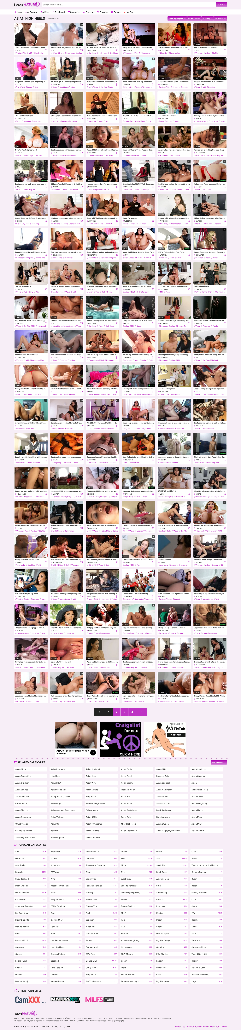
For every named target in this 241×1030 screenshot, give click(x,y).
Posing (36, 224)
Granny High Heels (23, 830)
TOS (183, 1027)
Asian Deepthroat (23, 817)
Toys (66, 913)
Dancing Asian (163, 817)
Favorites (103, 12)
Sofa (36, 87)
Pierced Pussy (66, 981)
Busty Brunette (30, 920)
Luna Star (164, 190)
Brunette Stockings (136, 981)
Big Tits (215, 53)
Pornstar (211, 155)
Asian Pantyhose (129, 810)
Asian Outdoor (22, 783)
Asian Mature (92, 789)
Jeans (206, 906)
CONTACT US (221, 1027)
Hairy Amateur (66, 899)
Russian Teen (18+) (206, 974)
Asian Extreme (92, 830)
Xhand (127, 153)
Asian (79, 53)
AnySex (199, 187)
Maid (19, 121)
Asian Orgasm (57, 837)
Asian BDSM (91, 817)
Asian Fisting (197, 810)
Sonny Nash (141, 394)
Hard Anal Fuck (66, 947)
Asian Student (162, 824)
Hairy (177, 497)
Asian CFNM (197, 796)
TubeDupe (164, 50)
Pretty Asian (21, 803)
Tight (31, 155)
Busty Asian (126, 817)
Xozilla (163, 460)
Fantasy (20, 360)
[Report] (45, 50)
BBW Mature (136, 954)
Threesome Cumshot (101, 865)
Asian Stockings (198, 769)
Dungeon (101, 920)
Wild (126, 224)
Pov (42, 360)
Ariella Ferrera (201, 497)
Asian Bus (125, 796)
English (171, 961)
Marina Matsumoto (24, 701)
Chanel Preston (202, 121)
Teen (210, 224)
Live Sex (129, 12)
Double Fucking (136, 906)
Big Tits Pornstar (136, 886)
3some (136, 851)
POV (136, 858)
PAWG (66, 892)
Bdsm (65, 155)
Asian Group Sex (58, 789)
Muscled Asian (163, 776)
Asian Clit (55, 824)
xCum (19, 84)
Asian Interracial (58, 769)
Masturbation (174, 53)
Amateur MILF (101, 851)
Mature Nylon (171, 933)
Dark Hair (66, 926)
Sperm (206, 920)
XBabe (90, 84)
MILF (136, 913)
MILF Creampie (30, 892)
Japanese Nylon (206, 947)
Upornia (163, 255)
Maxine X (56, 190)
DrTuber (199, 426)
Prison (30, 933)
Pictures (117, 12)
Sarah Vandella (95, 394)
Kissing (171, 913)
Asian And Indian (164, 789)
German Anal (101, 947)
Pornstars (89, 12)
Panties (185, 87)
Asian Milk (161, 769)
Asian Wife (91, 783)
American (128, 360)
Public (215, 326)
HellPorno (200, 153)
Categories (75, 12)
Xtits (19, 50)
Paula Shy (21, 224)
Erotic (136, 967)
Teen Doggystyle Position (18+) (206, 866)
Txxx (54, 392)
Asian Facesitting (23, 776)
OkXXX (19, 221)
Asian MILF (196, 824)
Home (19, 12)
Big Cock (134, 292)
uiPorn (55, 187)
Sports (171, 926)
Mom (203, 155)
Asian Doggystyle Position (168, 830)
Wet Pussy (136, 879)
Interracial (74, 190)
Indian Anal (101, 926)
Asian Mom (20, 769)
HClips (19, 426)
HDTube (163, 187)
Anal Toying (30, 865)
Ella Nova (214, 121)
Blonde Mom (101, 899)
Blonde (215, 258)
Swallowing (171, 892)
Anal (78, 224)
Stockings (114, 53)
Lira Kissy (164, 224)
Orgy (198, 633)
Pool (101, 913)
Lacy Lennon (94, 428)
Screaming (66, 865)
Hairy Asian (91, 796)
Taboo (101, 940)
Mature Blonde (30, 926)
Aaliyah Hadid (165, 531)
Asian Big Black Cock (25, 837)
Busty (139, 326)
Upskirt (140, 531)
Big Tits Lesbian (101, 981)
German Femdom (206, 872)
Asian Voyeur (197, 830)
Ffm (101, 155)
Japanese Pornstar (30, 906)
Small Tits (135, 155)
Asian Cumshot (198, 776)
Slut (25, 292)
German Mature (66, 954)
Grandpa (171, 947)
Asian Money (197, 817)
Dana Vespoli (58, 633)
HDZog (91, 426)
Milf (30, 53)
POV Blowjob (171, 954)
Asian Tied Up (21, 810)
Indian (171, 920)
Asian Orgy (56, 803)
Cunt (206, 899)
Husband (27, 121)
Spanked (66, 961)
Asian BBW (56, 783)
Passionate (171, 967)
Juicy (27, 599)
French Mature (136, 974)
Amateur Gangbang (136, 940)
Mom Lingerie (30, 886)
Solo (29, 224)
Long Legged (66, 967)
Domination (69, 531)
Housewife (181, 326)
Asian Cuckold (163, 803)
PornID (198, 119)
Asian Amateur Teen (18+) (63, 810)
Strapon (136, 933)
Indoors (218, 224)
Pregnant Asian (128, 789)
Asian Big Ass (21, 789)
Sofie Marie (93, 497)
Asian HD (55, 830)
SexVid (55, 50)
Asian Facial (126, 769)
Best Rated (59, 12)
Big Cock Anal (30, 913)
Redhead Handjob (101, 886)
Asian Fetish (126, 776)
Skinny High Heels (199, 789)
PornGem (164, 289)
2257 (212, 1027)
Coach (150, 121)
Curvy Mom (30, 899)
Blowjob (30, 872)
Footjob (177, 599)
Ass (204, 428)
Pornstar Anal (101, 933)
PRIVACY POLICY (194, 1027)
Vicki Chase (129, 258)
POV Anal (66, 872)
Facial (143, 224)
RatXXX (55, 221)
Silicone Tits (101, 906)
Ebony (136, 899)
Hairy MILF (101, 974)
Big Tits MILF (66, 920)
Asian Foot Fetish (129, 830)
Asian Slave (126, 803)
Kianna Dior (129, 87)
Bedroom (35, 360)
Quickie (66, 974)
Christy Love (70, 53)
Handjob (109, 224)
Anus (66, 933)
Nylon (72, 87)
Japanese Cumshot (66, 886)
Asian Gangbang (199, 803)
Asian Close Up (93, 837)
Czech (136, 961)
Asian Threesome (94, 824)
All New (45, 12)
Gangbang (57, 463)
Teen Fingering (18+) (136, 892)
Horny (109, 292)
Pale (136, 920)
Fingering (176, 87)
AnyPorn (92, 50)
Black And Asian (163, 810)
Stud (171, 886)
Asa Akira (164, 565)
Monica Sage (105, 497)
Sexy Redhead (30, 879)
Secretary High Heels (95, 803)
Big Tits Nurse (171, 981)
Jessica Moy (58, 428)
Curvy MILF (101, 967)
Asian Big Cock (163, 783)
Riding (72, 360)
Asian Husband (93, 769)
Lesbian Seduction (66, 940)
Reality (65, 121)
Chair (171, 974)
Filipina (30, 967)
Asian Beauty (127, 783)
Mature (73, 155)
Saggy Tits (101, 879)
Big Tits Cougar (171, 940)
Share (101, 872)
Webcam (206, 940)
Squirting (36, 121)
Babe (144, 155)
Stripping (30, 947)
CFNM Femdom (66, 906)
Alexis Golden (201, 701)
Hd (18, 87)
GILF (136, 926)
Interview (171, 906)
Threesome (128, 53)
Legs (206, 981)
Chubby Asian (21, 824)
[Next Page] (141, 712)
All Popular (32, 12)
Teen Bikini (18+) (206, 954)
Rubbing (101, 892)
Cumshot (71, 394)
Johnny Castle (68, 224)
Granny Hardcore (206, 892)
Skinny (206, 961)
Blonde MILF (101, 961)
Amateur (199, 53)
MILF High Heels (128, 824)
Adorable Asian (22, 796)
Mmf (138, 53)
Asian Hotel (91, 776)
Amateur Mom (171, 879)
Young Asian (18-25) (60, 796)
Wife (162, 121)
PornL (198, 460)
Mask (107, 190)
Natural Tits (21, 53)
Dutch (206, 879)
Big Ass (111, 428)
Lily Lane (56, 224)
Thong (29, 394)
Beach (206, 886)
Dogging (211, 87)
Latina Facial (30, 961)
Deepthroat (207, 394)
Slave (206, 858)
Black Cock (171, 872)
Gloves (30, 954)
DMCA (205, 1027)
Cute (97, 292)
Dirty (31, 292)
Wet (197, 292)
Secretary (174, 565)
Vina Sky (106, 394)
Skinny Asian (92, 810)
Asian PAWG (162, 796)
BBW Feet (101, 954)
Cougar (215, 565)
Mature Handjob (30, 981)
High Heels (38, 53)
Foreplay (73, 121)
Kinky (206, 926)
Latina (29, 87)
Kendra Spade (176, 190)
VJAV (198, 50)
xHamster (200, 84)
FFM (206, 913)
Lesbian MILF (30, 940)
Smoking (35, 599)
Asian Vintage (57, 817)
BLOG (177, 1027)
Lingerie (163, 53)
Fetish (178, 258)
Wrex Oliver (57, 53)
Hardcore (92, 53)
